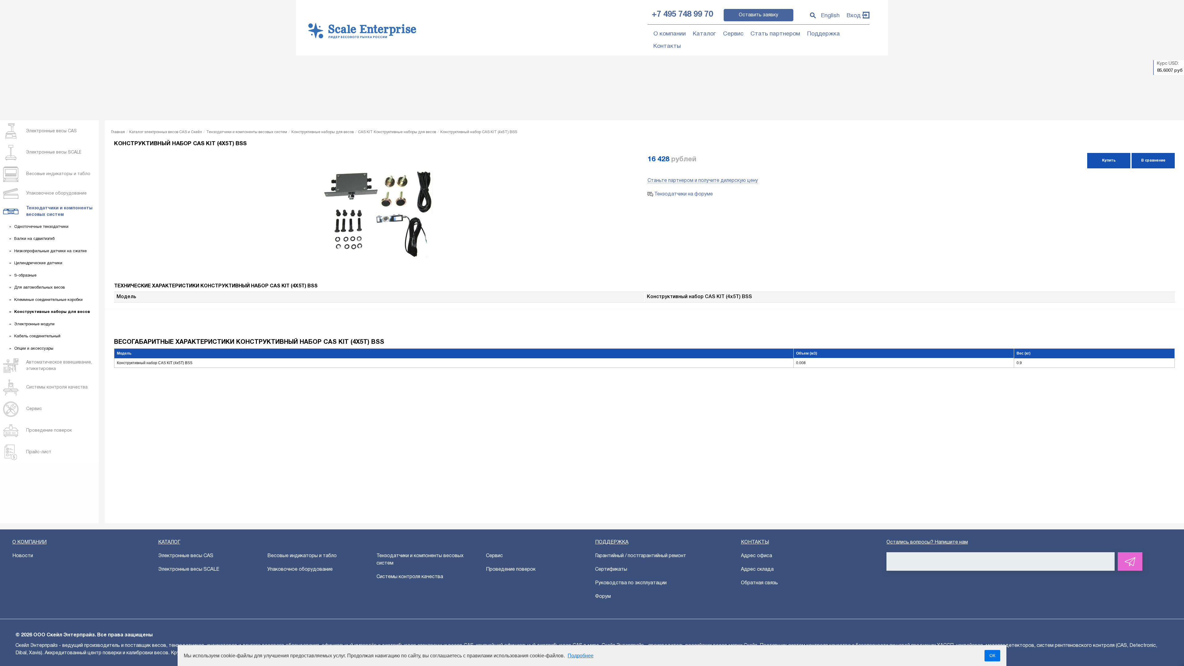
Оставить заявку (758, 15)
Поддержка (823, 34)
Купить (1109, 160)
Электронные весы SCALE (188, 569)
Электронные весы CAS (185, 556)
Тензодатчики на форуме (683, 194)
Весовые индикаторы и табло (302, 556)
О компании (669, 34)
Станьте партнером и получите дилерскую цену (703, 181)
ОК (992, 655)
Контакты (667, 46)
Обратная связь (759, 583)
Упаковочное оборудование (300, 569)
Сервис (733, 34)
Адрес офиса (756, 556)
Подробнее (581, 655)
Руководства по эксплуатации (631, 583)
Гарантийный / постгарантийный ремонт (640, 556)
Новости (22, 556)
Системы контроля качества (409, 577)
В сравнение (1153, 160)
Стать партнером (775, 34)
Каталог (704, 34)
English (830, 15)
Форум (603, 596)
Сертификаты (611, 569)
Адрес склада (757, 569)
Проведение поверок (511, 569)
